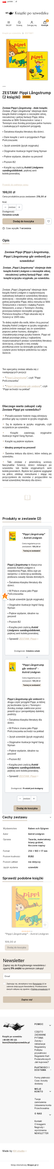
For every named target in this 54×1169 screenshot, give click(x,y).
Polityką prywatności (39, 989)
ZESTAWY (29, 33)
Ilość (4, 202)
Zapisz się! (27, 999)
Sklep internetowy (23, 1165)
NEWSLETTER (41, 1133)
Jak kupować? (41, 1062)
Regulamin (37, 984)
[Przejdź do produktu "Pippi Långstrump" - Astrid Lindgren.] (27, 906)
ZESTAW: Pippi (27, 639)
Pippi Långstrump (16, 377)
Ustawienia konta (42, 1105)
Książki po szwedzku (11, 33)
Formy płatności (42, 1077)
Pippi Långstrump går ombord (23, 386)
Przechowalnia (41, 1108)
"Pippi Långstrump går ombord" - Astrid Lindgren (33, 668)
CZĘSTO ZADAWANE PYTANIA (40, 1034)
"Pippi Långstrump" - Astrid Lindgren (33, 536)
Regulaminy (40, 1047)
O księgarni (40, 1124)
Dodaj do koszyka (23, 221)
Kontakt (38, 1121)
